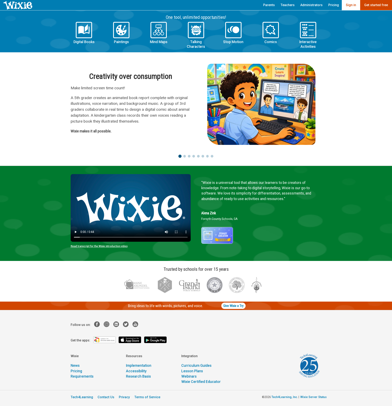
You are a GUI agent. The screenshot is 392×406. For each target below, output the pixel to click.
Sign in (351, 5)
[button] (84, 35)
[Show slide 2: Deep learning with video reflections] (184, 156)
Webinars (189, 376)
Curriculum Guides (196, 365)
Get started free (376, 5)
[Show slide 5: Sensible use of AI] (198, 156)
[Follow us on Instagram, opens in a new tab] (108, 325)
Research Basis (138, 376)
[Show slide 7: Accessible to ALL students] (207, 156)
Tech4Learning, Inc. (285, 397)
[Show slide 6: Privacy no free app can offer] (203, 156)
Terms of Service (147, 397)
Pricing (333, 5)
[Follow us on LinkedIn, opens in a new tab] (117, 325)
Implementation (138, 365)
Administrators (311, 5)
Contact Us (106, 397)
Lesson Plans (192, 371)
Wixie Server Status (313, 397)
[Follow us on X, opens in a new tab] (127, 325)
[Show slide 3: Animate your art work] (189, 156)
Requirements (82, 376)
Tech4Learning (82, 397)
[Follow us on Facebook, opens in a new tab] (98, 325)
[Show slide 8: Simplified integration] (212, 156)
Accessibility (136, 371)
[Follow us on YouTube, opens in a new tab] (137, 325)
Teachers (288, 5)
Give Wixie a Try (233, 306)
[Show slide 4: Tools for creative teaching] (193, 156)
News (75, 365)
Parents (269, 5)
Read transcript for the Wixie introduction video (99, 246)
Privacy (124, 397)
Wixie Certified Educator (201, 382)
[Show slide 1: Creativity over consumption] (180, 156)
